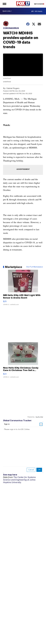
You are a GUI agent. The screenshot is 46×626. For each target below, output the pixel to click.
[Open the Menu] (4, 4)
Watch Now (38, 4)
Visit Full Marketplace (34, 267)
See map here (10, 474)
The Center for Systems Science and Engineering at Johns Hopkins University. (19, 480)
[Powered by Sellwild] (39, 417)
